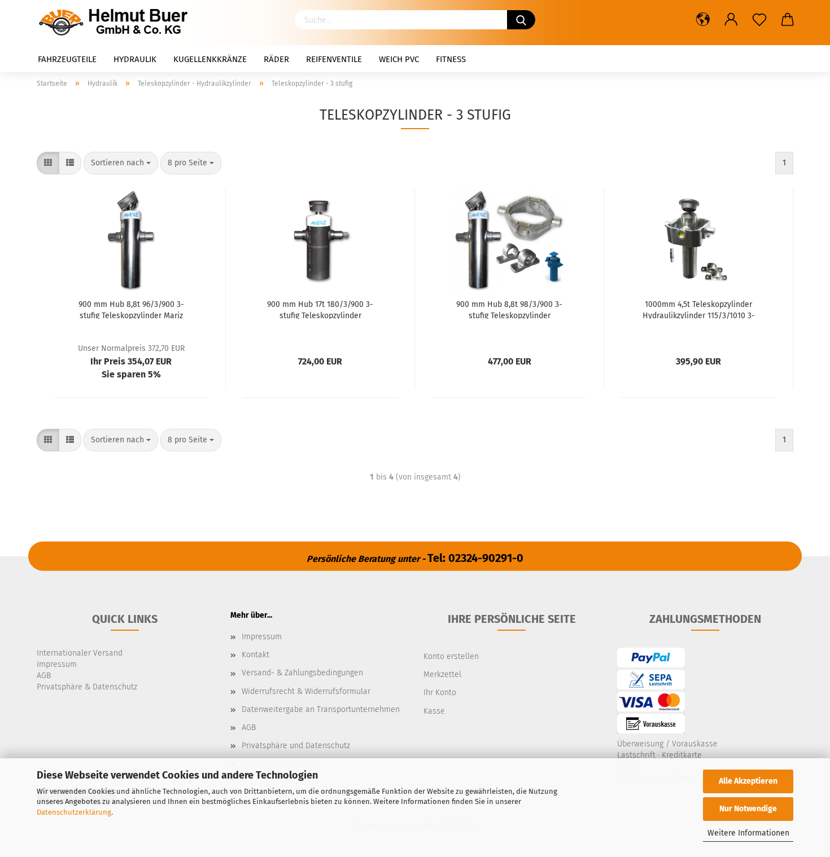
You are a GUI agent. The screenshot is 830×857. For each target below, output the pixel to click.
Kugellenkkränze (210, 59)
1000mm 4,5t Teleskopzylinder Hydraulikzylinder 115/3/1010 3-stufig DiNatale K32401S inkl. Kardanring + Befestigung (699, 309)
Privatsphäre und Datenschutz (296, 745)
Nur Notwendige (748, 809)
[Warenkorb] (788, 19)
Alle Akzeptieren (748, 781)
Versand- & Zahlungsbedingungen (302, 673)
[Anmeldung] (731, 19)
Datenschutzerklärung (74, 812)
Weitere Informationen (748, 833)
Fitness (451, 59)
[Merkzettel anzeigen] (759, 19)
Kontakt (255, 655)
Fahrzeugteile (67, 59)
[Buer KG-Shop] (116, 22)
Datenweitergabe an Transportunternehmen (321, 709)
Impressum (262, 636)
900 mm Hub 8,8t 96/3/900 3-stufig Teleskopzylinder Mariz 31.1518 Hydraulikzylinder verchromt (131, 309)
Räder (276, 59)
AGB (249, 727)
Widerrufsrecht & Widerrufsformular (306, 691)
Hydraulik (134, 59)
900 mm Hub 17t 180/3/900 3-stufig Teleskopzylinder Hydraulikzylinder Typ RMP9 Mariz (320, 309)
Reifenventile (334, 59)
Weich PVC (399, 59)
